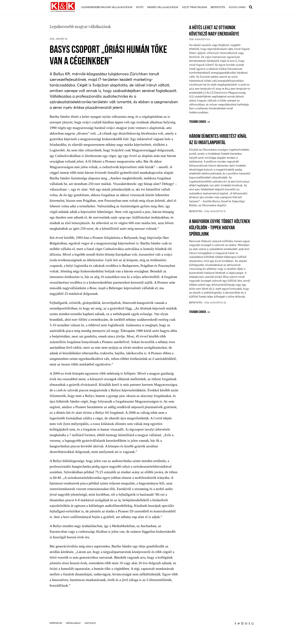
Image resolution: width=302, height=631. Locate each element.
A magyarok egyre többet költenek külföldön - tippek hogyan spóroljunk (219, 228)
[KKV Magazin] (63, 7)
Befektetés (195, 211)
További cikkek (197, 122)
